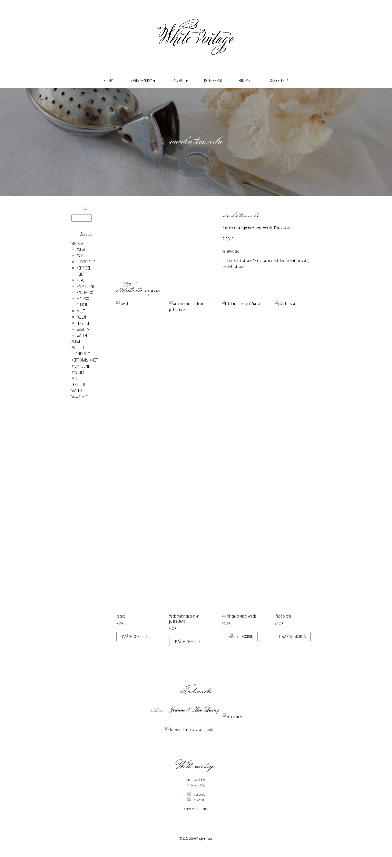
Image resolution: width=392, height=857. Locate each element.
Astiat (81, 249)
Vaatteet (83, 335)
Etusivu (109, 80)
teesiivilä (228, 267)
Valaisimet (85, 329)
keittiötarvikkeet (84, 360)
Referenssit (213, 80)
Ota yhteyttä (279, 80)
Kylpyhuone (86, 286)
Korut (81, 280)
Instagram (198, 799)
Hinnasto (246, 80)
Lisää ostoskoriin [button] (134, 636)
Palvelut (178, 80)
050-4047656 (197, 785)
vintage (239, 267)
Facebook (198, 794)
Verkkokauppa (141, 80)
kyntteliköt (86, 292)
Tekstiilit (83, 323)
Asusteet (83, 255)
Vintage (77, 243)
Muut (81, 311)
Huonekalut (86, 262)
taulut (81, 317)
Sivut (210, 838)
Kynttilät (78, 372)
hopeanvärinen (290, 260)
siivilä (304, 260)
